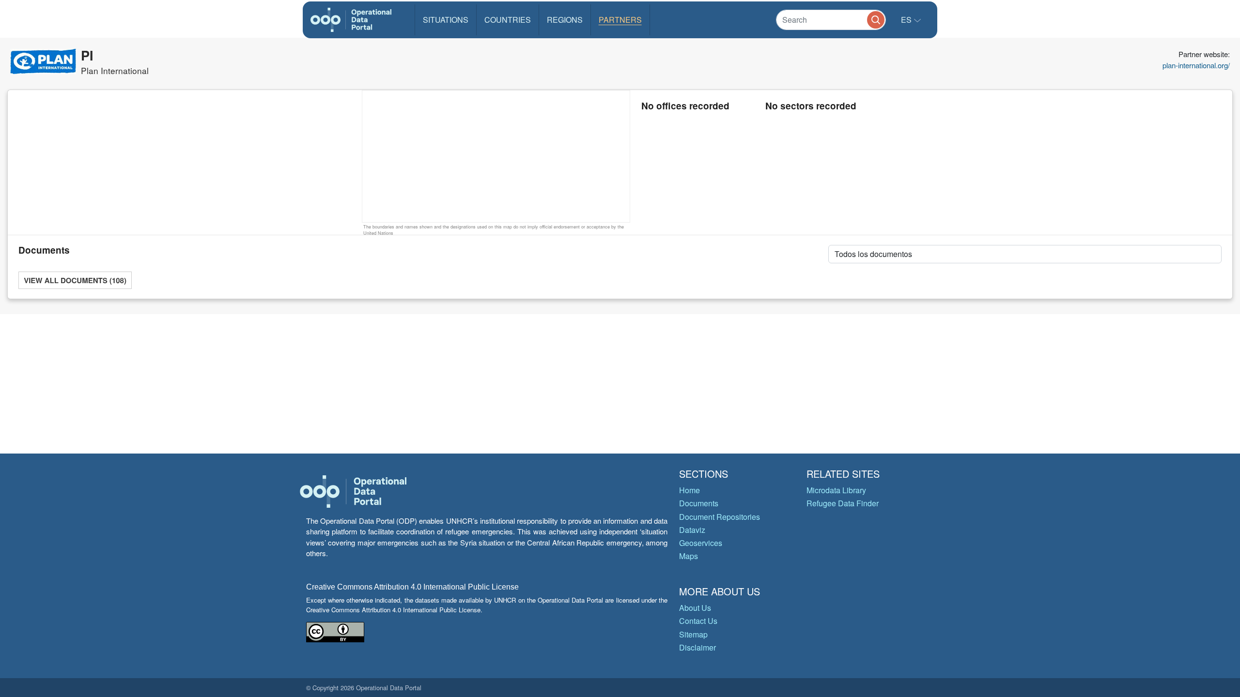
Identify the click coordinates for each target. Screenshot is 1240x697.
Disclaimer (697, 647)
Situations (445, 19)
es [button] (907, 19)
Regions (565, 19)
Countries (507, 19)
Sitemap (693, 634)
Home (689, 490)
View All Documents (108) (75, 280)
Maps (688, 555)
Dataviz (692, 529)
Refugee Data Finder (842, 503)
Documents (698, 503)
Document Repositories (719, 516)
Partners (620, 19)
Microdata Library (836, 490)
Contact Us (698, 620)
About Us (695, 607)
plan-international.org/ (1196, 65)
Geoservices (700, 542)
